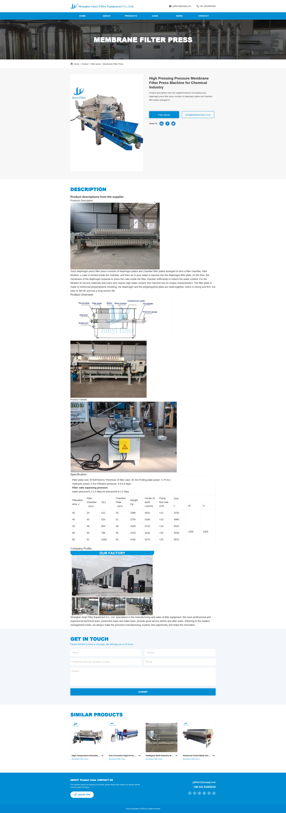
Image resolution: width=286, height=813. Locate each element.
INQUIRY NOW (84, 795)
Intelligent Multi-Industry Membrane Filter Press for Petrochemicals (161, 755)
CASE (155, 16)
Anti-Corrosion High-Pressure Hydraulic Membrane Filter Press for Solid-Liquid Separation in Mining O (124, 755)
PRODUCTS (131, 16)
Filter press (96, 64)
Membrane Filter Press (113, 64)
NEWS (179, 16)
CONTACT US (105, 779)
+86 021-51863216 (204, 786)
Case (93, 779)
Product (84, 64)
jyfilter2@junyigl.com (204, 782)
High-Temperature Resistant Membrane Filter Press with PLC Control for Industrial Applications (87, 755)
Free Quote (164, 115)
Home (76, 64)
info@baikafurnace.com (198, 115)
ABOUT (107, 16)
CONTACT (203, 16)
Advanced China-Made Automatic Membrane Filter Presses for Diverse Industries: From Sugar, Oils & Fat (198, 755)
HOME (82, 16)
